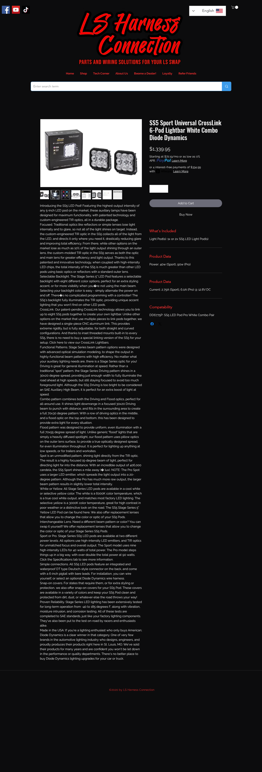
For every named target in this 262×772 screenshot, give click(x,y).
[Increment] (165, 189)
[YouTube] (16, 10)
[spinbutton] (159, 189)
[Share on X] (159, 323)
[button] (235, 7)
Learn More (179, 160)
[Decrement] (153, 189)
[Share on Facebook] (152, 323)
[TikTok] (26, 10)
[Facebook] (6, 10)
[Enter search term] (226, 86)
